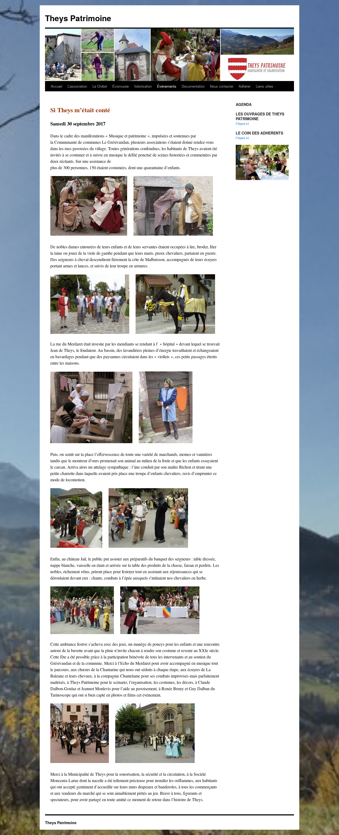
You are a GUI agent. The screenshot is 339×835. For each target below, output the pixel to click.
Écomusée (120, 86)
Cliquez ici (242, 123)
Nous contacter (221, 86)
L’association (77, 86)
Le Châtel (99, 86)
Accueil (56, 86)
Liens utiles (264, 86)
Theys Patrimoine (78, 18)
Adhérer (245, 86)
